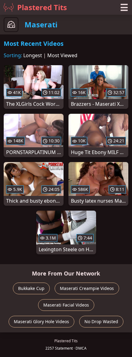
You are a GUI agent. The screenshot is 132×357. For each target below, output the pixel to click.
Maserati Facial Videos (66, 305)
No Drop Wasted (101, 321)
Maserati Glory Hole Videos (41, 321)
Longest (32, 55)
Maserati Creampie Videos (87, 288)
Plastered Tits (42, 7)
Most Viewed (62, 55)
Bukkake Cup (31, 288)
